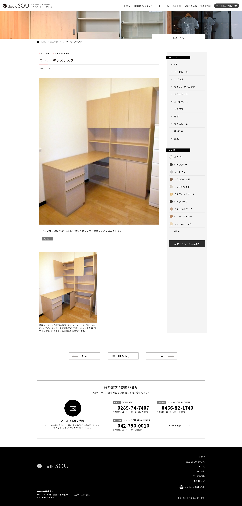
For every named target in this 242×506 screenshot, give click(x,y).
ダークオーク (181, 201)
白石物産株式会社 (45, 491)
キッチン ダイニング (184, 86)
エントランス (181, 101)
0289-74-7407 (133, 407)
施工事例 (177, 6)
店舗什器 (178, 131)
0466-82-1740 (177, 407)
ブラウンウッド (182, 179)
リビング (178, 79)
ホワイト (178, 157)
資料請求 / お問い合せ (226, 5)
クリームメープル (183, 223)
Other (177, 231)
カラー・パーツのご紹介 (187, 243)
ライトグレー (181, 172)
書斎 (176, 116)
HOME (127, 6)
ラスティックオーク (184, 194)
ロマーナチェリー (183, 216)
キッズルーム (46, 53)
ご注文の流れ (190, 6)
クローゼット (181, 94)
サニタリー (179, 109)
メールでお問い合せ (73, 420)
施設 (176, 138)
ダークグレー (181, 164)
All (175, 64)
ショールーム (162, 6)
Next (161, 356)
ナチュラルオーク (62, 53)
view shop (175, 425)
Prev (84, 356)
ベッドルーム (181, 72)
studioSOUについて (143, 6)
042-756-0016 (133, 425)
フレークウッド (182, 186)
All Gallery (124, 356)
